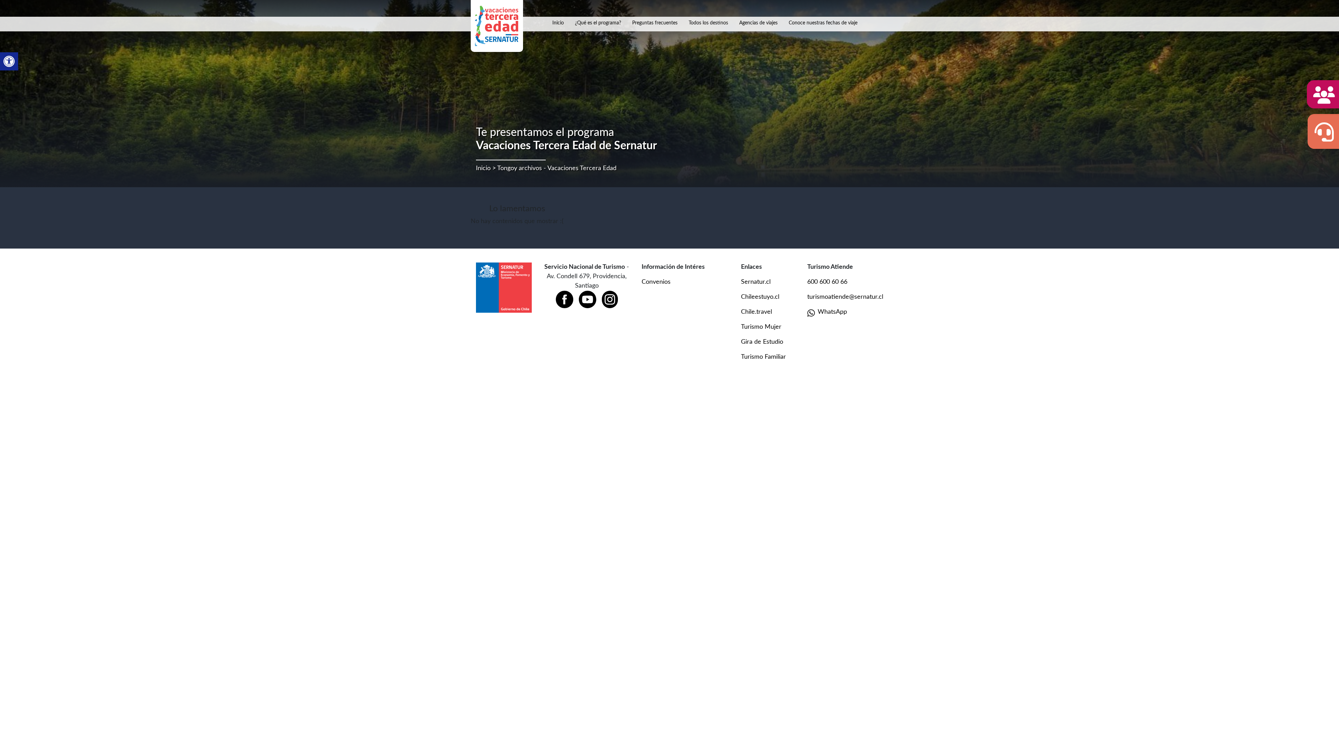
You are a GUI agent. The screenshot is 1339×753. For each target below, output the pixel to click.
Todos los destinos (708, 23)
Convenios (656, 282)
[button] (9, 61)
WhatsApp (832, 312)
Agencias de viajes (758, 23)
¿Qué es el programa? (598, 23)
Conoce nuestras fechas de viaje (823, 23)
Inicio (558, 23)
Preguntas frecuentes (655, 23)
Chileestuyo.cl (760, 297)
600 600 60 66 (827, 282)
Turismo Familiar (763, 357)
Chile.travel (756, 312)
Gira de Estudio (762, 342)
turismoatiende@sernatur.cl (845, 297)
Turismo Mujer (761, 327)
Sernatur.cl (756, 282)
